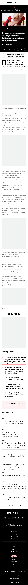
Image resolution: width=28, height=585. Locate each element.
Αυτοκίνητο (14, 551)
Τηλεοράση (14, 531)
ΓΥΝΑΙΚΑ (8, 7)
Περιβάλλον (14, 549)
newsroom (9, 44)
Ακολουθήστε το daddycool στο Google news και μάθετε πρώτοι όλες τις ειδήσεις (13, 405)
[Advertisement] (14, 90)
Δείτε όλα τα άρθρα (13, 506)
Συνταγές (14, 534)
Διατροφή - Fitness (16, 7)
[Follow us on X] (15, 517)
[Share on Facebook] (21, 49)
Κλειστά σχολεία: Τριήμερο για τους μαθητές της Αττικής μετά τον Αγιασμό (14, 394)
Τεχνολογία (14, 538)
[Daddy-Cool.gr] (14, 2)
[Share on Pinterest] (18, 49)
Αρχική (2, 7)
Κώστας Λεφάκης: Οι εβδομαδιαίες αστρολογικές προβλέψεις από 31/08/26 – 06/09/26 (13, 467)
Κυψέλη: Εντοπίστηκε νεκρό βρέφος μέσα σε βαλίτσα (13, 498)
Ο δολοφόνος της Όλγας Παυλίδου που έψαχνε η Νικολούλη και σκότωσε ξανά (14, 386)
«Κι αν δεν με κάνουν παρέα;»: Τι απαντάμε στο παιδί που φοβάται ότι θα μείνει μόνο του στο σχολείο (14, 423)
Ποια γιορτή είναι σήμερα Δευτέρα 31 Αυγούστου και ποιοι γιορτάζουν (13, 476)
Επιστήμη (14, 544)
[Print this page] (14, 49)
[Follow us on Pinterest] (5, 517)
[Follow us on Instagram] (22, 517)
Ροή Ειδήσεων (14, 536)
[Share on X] (25, 49)
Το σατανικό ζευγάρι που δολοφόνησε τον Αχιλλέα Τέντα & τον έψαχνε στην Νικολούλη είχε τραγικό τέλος (15, 370)
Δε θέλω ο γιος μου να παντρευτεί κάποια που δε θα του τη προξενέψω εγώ (13, 456)
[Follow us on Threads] (19, 517)
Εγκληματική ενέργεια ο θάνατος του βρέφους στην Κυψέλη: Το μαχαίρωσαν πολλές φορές (14, 434)
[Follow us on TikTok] (9, 517)
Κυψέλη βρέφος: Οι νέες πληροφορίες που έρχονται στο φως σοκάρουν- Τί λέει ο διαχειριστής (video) (14, 445)
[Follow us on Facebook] (12, 517)
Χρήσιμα (14, 546)
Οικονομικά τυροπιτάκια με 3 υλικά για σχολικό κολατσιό (14, 378)
